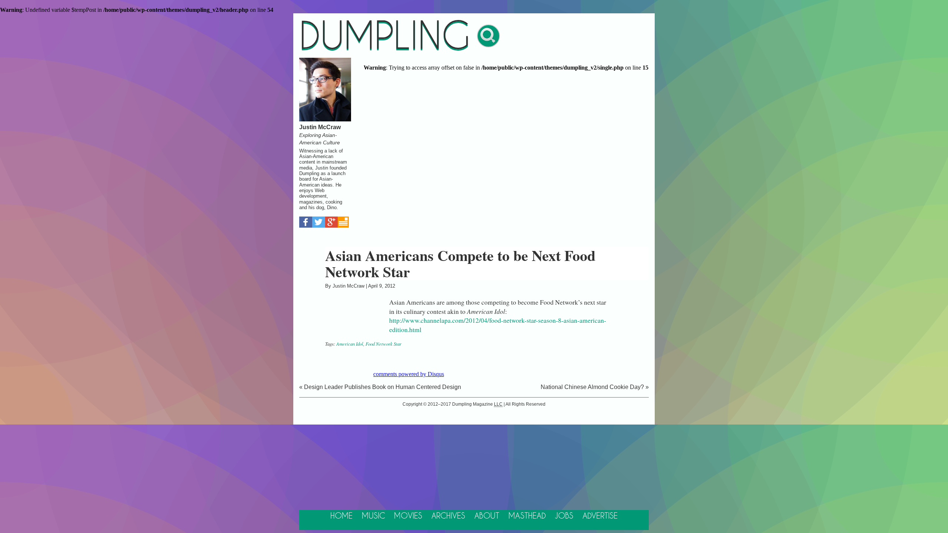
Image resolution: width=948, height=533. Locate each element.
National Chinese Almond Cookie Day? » (595, 387)
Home (341, 516)
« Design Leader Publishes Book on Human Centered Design (380, 387)
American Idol (349, 344)
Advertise (600, 516)
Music (373, 516)
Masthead (527, 516)
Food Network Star (383, 344)
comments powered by (408, 374)
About (486, 516)
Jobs (564, 516)
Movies (408, 516)
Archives (448, 516)
